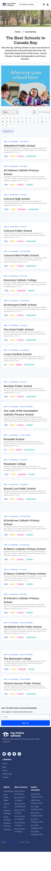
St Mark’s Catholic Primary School (25, 548)
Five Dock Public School (18, 329)
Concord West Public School (21, 255)
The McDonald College (17, 658)
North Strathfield (26, 406)
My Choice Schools (12, 842)
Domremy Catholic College (20, 280)
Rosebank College (15, 463)
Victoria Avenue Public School (22, 683)
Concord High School (17, 198)
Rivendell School (14, 439)
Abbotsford (24, 141)
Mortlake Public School (18, 386)
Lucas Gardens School (17, 354)
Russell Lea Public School (20, 488)
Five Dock (23, 166)
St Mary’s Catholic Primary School (25, 573)
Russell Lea (24, 484)
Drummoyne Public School (20, 304)
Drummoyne (24, 301)
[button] (44, 4)
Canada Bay (14, 141)
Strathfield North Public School (23, 626)
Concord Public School (18, 230)
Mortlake (23, 594)
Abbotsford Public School (19, 145)
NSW (5, 141)
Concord (23, 195)
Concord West (25, 251)
